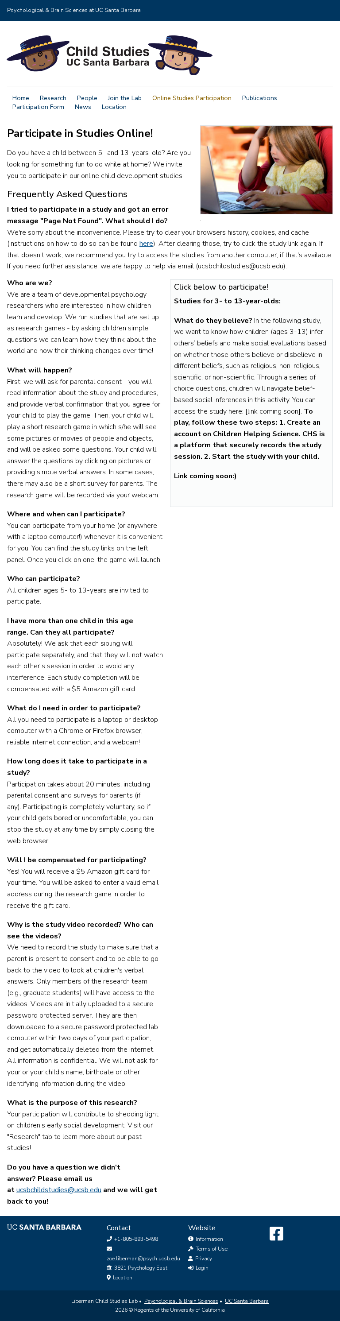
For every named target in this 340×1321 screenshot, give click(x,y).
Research (53, 97)
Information (208, 1239)
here (146, 243)
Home (20, 97)
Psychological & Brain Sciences (181, 1301)
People (87, 97)
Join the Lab (125, 97)
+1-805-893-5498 (135, 1239)
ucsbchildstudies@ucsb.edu (58, 1190)
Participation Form (38, 106)
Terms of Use (211, 1248)
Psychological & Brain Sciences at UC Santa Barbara (74, 10)
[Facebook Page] (276, 1234)
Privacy (203, 1258)
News (83, 106)
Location (114, 106)
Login (201, 1267)
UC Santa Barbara (247, 1301)
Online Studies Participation (192, 97)
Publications (259, 97)
